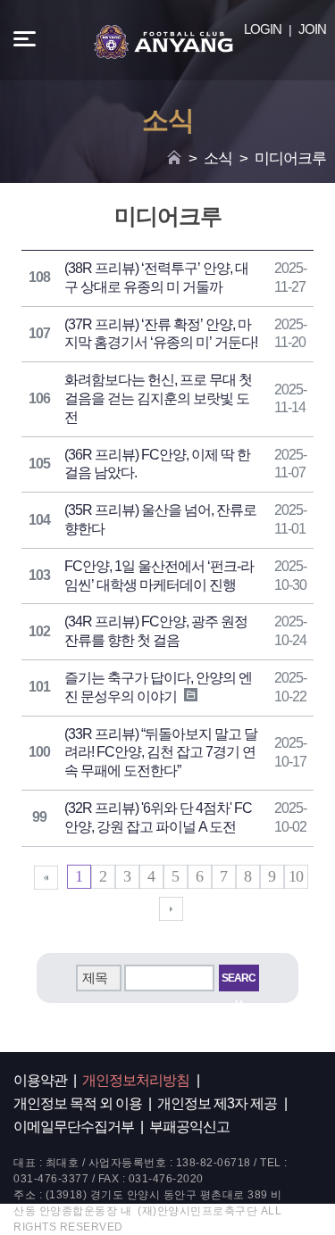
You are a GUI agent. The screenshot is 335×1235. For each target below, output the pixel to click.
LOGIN (262, 29)
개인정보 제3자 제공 (217, 1103)
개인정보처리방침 (135, 1080)
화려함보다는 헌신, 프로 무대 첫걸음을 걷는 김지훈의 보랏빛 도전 (158, 398)
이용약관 (40, 1080)
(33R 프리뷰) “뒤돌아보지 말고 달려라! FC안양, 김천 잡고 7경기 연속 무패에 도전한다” (160, 752)
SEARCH (238, 981)
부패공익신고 (189, 1126)
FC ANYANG (163, 42)
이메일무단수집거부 (73, 1126)
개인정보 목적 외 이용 (77, 1103)
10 (296, 876)
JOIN (312, 29)
